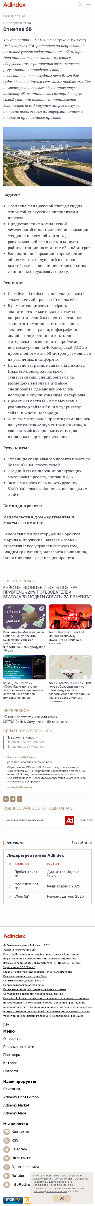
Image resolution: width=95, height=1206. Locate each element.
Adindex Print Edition (21, 1097)
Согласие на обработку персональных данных (33, 993)
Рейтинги (11, 1089)
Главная (8, 15)
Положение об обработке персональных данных (34, 989)
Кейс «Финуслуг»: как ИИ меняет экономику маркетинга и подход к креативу (66, 638)
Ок (61, 1198)
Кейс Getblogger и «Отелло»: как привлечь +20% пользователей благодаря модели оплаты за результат (47, 592)
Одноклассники (25, 1167)
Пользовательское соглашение (23, 985)
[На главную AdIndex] (47, 936)
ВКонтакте (21, 1158)
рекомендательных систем (50, 1191)
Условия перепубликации (19, 949)
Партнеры (12, 1055)
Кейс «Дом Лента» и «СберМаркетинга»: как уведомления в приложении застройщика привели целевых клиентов (23, 691)
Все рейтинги (82, 843)
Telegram (19, 1149)
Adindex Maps (15, 1113)
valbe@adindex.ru (19, 787)
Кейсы (21, 15)
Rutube (18, 1176)
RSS (15, 1140)
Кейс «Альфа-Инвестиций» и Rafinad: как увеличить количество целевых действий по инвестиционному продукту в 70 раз (24, 642)
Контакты (20, 1131)
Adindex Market (16, 1105)
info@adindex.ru (26, 1184)
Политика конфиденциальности (23, 980)
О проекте (12, 1039)
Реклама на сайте (18, 1047)
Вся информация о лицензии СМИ (25, 976)
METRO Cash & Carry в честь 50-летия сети (35, 722)
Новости (10, 1071)
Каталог (10, 1063)
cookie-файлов (63, 1184)
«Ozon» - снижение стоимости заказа (30, 716)
